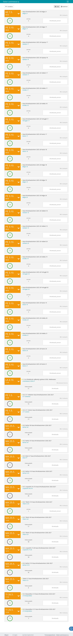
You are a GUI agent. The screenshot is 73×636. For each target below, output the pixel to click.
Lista (57, 6)
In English (15, 635)
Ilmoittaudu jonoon (55, 21)
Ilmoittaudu (55, 388)
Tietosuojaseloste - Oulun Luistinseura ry (57, 635)
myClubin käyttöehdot (28, 635)
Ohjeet (6, 635)
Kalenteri (65, 6)
